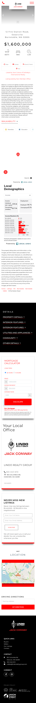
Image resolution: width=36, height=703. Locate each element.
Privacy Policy (9, 685)
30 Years (9, 373)
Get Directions (18, 607)
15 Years (18, 373)
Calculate (18, 402)
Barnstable (20, 288)
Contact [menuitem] (6, 648)
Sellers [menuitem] (6, 644)
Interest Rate (9, 392)
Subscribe (11, 527)
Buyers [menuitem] (6, 642)
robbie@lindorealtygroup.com (17, 664)
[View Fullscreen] (4, 572)
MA (14, 288)
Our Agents (7, 483)
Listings (9, 288)
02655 (5, 291)
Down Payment (9, 385)
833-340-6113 (12, 472)
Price (6, 378)
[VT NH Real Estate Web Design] (18, 696)
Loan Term (8, 368)
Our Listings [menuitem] (8, 646)
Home (3, 288)
